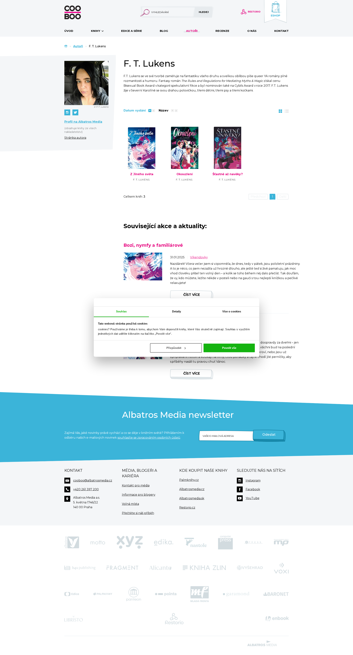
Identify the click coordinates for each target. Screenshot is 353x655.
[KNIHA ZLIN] (204, 568)
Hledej (204, 11)
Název (163, 110)
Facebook (253, 489)
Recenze (222, 31)
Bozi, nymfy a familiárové (153, 245)
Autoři (192, 31)
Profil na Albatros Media (83, 121)
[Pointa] (165, 594)
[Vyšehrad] (249, 568)
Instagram (253, 480)
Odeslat (269, 435)
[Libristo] (73, 619)
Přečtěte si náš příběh (138, 513)
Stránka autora (75, 137)
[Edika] (164, 542)
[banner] (78, 12)
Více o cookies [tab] (231, 311)
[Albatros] (72, 542)
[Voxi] (281, 568)
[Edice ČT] (72, 594)
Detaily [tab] (176, 311)
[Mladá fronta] (199, 594)
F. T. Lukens (141, 179)
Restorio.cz (187, 507)
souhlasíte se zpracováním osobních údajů (148, 437)
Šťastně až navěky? (228, 174)
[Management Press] (281, 542)
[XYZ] (129, 542)
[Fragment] (122, 568)
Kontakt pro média (135, 485)
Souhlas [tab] (121, 311)
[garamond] (236, 594)
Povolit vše (229, 347)
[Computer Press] (225, 542)
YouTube (252, 498)
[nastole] (195, 542)
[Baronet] (276, 594)
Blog (164, 31)
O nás (251, 31)
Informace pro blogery (138, 494)
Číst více (191, 295)
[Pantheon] (134, 594)
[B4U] (80, 568)
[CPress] (253, 542)
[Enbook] (277, 619)
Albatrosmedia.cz (191, 489)
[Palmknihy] (103, 594)
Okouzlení (184, 174)
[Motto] (98, 542)
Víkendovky (199, 257)
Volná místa (130, 504)
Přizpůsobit (173, 347)
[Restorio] (174, 619)
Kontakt (281, 31)
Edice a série (131, 31)
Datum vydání (135, 110)
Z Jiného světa (141, 174)
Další (282, 196)
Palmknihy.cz (189, 480)
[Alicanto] (160, 568)
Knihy (96, 31)
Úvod (68, 31)
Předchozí (258, 196)
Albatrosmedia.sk (191, 498)
